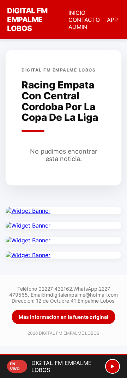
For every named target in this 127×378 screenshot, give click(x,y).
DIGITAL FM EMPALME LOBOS (27, 19)
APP (112, 19)
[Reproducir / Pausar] (112, 366)
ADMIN (77, 26)
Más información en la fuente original (63, 317)
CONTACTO (84, 19)
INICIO (76, 12)
